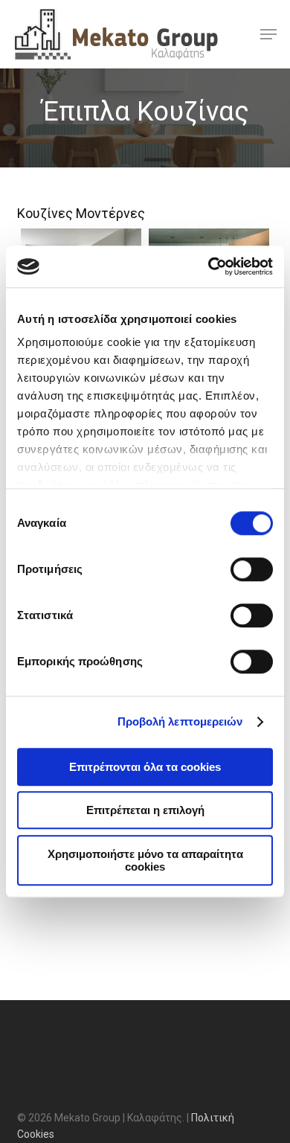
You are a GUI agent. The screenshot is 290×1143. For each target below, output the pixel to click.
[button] (268, 34)
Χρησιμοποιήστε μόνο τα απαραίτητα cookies (145, 860)
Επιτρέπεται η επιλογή (145, 810)
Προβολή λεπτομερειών (180, 721)
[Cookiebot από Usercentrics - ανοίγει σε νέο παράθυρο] (208, 266)
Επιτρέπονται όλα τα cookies (145, 767)
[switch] (252, 569)
